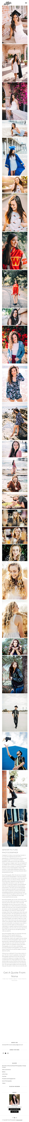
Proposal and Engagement (8, 1078)
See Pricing (14, 1111)
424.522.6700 (5, 1044)
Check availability (14, 1109)
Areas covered (19, 1119)
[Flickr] (5, 1053)
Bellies (3, 1071)
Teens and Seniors (6, 1069)
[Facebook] (3, 1053)
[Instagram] (7, 1053)
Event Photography (7, 1081)
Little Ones (4, 1074)
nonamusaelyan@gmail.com (16, 1044)
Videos (3, 1083)
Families (4, 1076)
